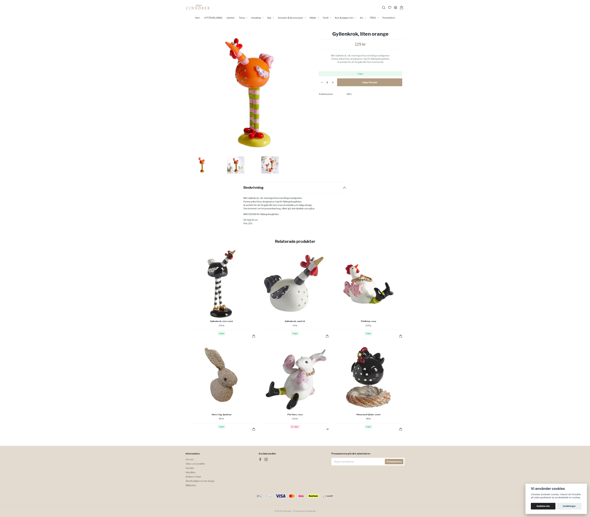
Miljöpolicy (191, 485)
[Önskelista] (390, 8)
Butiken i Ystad (193, 476)
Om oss (190, 459)
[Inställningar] (396, 8)
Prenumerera (394, 461)
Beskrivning (253, 187)
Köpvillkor (191, 472)
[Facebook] (260, 459)
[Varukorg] (402, 8)
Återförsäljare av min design (200, 481)
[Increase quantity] (333, 82)
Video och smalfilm (195, 463)
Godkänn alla (543, 506)
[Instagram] (266, 459)
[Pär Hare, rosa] (327, 429)
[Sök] (384, 8)
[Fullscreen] (249, 92)
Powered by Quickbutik (304, 511)
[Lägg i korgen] (253, 336)
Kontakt (190, 468)
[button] (308, 94)
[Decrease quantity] (322, 82)
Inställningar (569, 506)
